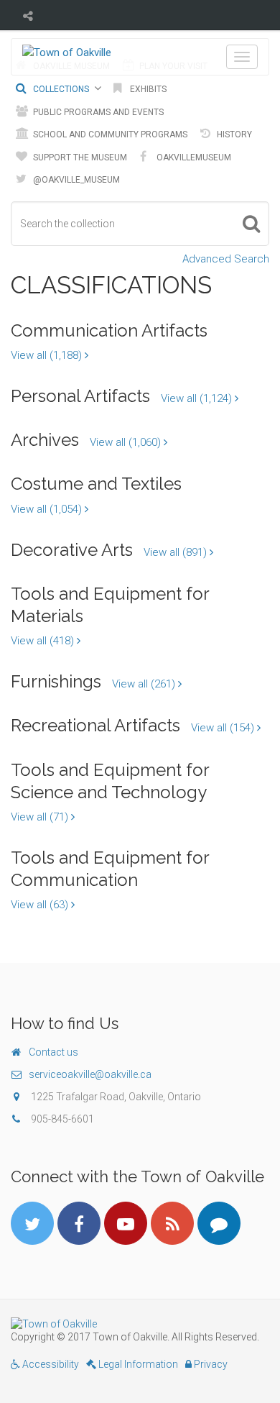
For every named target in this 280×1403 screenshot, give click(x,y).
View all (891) (177, 552)
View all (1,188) (48, 355)
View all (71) (41, 816)
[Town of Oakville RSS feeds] (172, 1223)
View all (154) (224, 727)
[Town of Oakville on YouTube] (125, 1223)
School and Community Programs (109, 134)
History (233, 134)
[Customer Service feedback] (219, 1223)
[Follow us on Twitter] (32, 1223)
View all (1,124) (198, 398)
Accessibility (49, 1364)
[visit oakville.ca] (140, 1323)
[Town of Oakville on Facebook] (79, 1223)
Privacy (210, 1364)
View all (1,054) (48, 509)
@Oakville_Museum (75, 180)
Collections (60, 89)
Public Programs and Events (97, 112)
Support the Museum (79, 157)
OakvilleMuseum (192, 157)
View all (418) (44, 640)
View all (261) (145, 683)
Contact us (53, 1052)
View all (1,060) (127, 442)
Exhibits (147, 89)
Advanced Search (225, 258)
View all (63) (41, 904)
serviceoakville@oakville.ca (90, 1074)
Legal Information (137, 1364)
